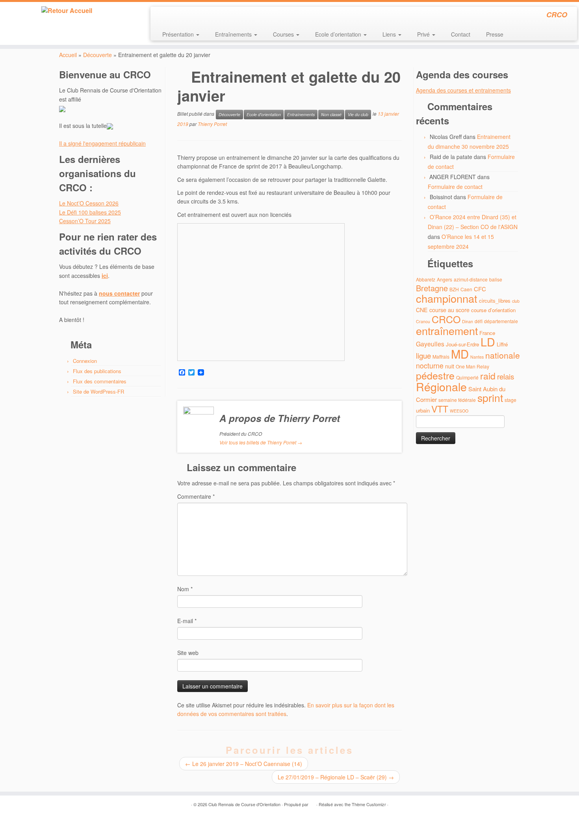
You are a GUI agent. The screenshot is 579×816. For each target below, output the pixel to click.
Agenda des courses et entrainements (463, 90)
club (516, 301)
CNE (422, 309)
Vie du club (358, 114)
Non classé (331, 114)
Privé (424, 34)
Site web (188, 653)
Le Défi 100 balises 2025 (90, 212)
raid (487, 375)
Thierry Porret (212, 123)
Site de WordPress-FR (98, 391)
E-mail (187, 621)
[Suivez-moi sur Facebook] (183, 16)
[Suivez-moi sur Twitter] (172, 16)
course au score (449, 309)
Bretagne (432, 288)
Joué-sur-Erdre (462, 344)
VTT (439, 408)
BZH (454, 289)
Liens (389, 34)
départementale (501, 321)
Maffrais (440, 356)
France (487, 333)
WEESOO (459, 411)
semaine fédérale (457, 399)
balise (495, 279)
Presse (494, 34)
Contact (460, 34)
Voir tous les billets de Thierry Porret (260, 442)
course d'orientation (493, 310)
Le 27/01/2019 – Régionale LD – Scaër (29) (336, 777)
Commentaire (196, 496)
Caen (466, 289)
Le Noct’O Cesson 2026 (89, 203)
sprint (490, 397)
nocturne (430, 365)
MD (460, 353)
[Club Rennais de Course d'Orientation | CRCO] (67, 10)
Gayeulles (430, 343)
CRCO (446, 319)
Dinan (467, 321)
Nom (185, 589)
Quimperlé (467, 377)
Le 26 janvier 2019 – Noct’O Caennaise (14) (243, 764)
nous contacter (119, 293)
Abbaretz (425, 279)
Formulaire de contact (455, 187)
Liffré (502, 344)
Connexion (85, 361)
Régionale (441, 386)
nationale (502, 355)
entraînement (447, 330)
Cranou (423, 321)
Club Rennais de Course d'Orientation (244, 804)
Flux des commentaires (99, 381)
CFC (480, 289)
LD (488, 341)
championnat (446, 298)
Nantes (477, 357)
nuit (449, 366)
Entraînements (234, 34)
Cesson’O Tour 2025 (85, 221)
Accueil (68, 55)
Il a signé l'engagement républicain (102, 143)
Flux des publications (97, 371)
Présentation (178, 34)
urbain (423, 410)
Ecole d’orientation (339, 34)
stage (510, 399)
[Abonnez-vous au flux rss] (161, 16)
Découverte (97, 55)
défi (478, 321)
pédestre (435, 375)
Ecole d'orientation (264, 114)
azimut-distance (471, 279)
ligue (423, 355)
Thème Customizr (369, 804)
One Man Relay (472, 366)
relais (505, 376)
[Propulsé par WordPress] (312, 802)
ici (105, 275)
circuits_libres (494, 300)
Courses (284, 34)
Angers (444, 279)
